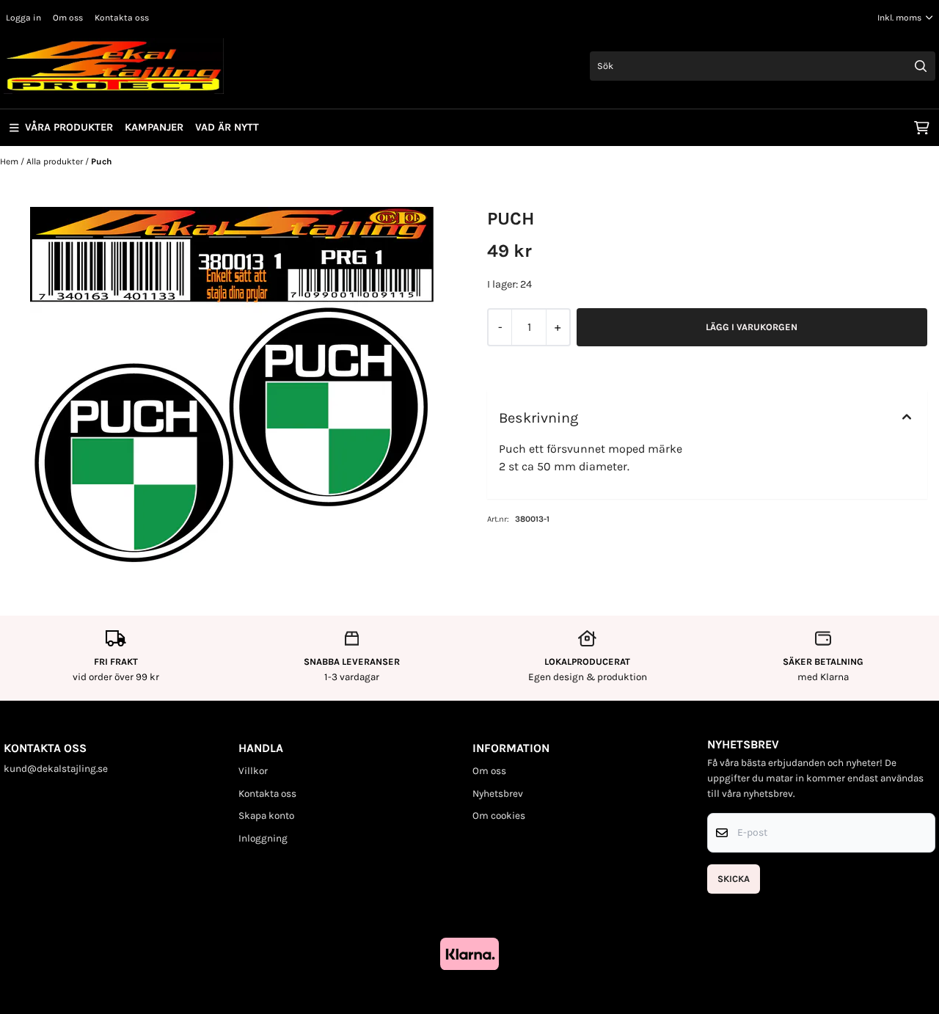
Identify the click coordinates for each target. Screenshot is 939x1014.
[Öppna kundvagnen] (921, 127)
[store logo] (114, 66)
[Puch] (232, 388)
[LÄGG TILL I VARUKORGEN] (752, 327)
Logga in (23, 17)
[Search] (920, 66)
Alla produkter (55, 161)
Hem (10, 161)
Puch (101, 161)
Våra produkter (69, 127)
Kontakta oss (122, 17)
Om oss (68, 17)
